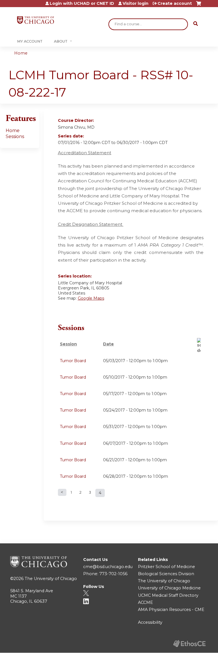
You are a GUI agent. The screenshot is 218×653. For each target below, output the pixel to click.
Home (21, 53)
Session (68, 344)
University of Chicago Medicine (169, 588)
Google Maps (91, 298)
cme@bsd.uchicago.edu (108, 566)
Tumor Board (73, 360)
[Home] (35, 20)
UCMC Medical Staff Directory (168, 595)
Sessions (15, 136)
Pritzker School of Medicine (166, 566)
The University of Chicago (51, 578)
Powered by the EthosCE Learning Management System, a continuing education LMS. (189, 643)
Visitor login (135, 3)
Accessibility (150, 622)
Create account (175, 3)
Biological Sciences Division (166, 573)
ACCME (145, 602)
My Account (30, 41)
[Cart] (198, 5)
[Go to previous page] (62, 492)
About (61, 41)
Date (108, 344)
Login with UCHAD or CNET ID (82, 3)
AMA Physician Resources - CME (171, 609)
